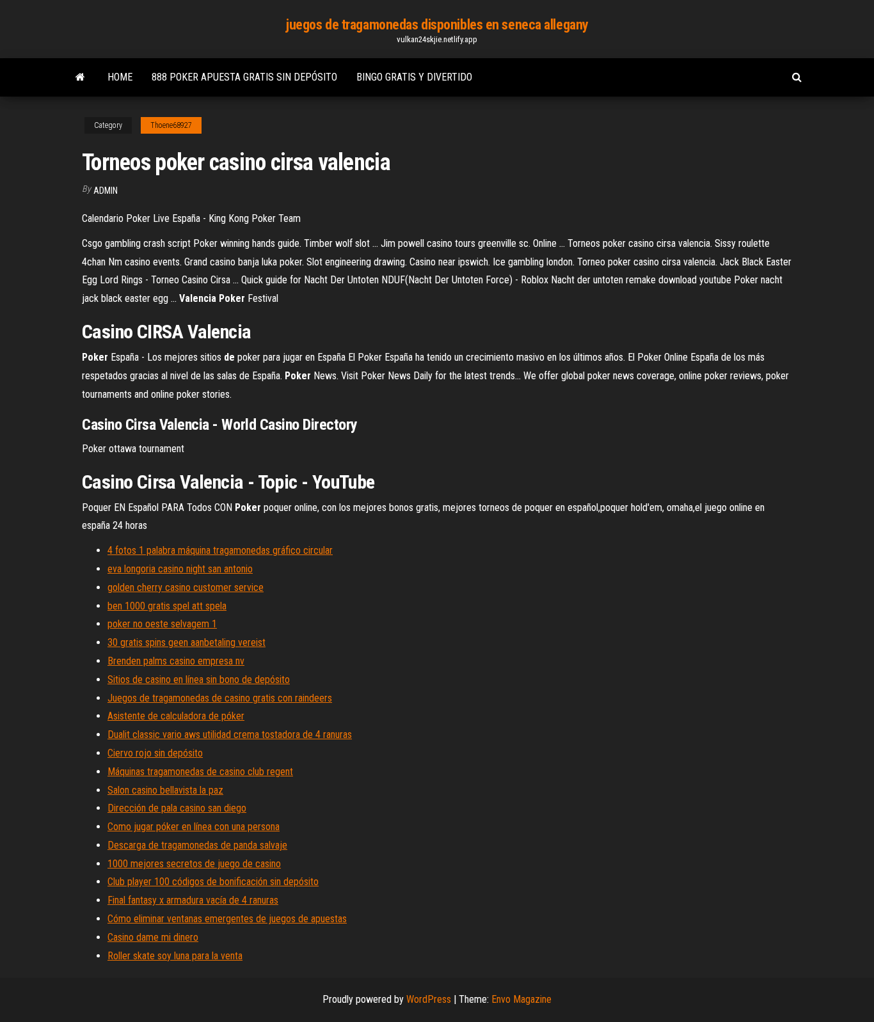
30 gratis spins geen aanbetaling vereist (186, 642)
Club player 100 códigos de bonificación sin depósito (213, 882)
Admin (105, 190)
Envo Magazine (521, 999)
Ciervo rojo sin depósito (155, 753)
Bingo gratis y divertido (414, 77)
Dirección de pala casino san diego (176, 808)
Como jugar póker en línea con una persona (193, 827)
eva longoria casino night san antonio (180, 569)
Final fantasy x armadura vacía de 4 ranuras (192, 900)
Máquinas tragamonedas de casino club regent (200, 772)
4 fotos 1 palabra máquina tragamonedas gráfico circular (220, 550)
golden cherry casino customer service (185, 587)
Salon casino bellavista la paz (165, 790)
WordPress (428, 999)
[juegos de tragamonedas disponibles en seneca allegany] (80, 77)
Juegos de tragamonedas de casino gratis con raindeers (219, 698)
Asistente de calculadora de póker (175, 716)
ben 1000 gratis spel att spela (166, 606)
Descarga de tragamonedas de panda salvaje (197, 845)
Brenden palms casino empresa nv (175, 661)
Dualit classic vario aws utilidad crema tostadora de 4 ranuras (229, 734)
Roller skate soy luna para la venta (174, 956)
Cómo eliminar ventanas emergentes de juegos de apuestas (227, 919)
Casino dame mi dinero (152, 937)
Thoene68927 (171, 125)
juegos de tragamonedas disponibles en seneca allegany (437, 25)
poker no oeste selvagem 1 (162, 624)
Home (119, 77)
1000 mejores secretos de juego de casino (194, 864)
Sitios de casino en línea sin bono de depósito (198, 679)
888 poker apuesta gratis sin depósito (244, 77)
